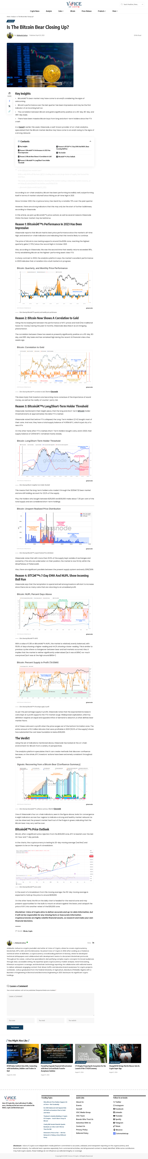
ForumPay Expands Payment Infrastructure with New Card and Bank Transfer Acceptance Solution (56, 1068)
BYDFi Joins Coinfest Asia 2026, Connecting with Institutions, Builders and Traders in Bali (22, 1068)
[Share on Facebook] (9, 101)
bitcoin (81, 411)
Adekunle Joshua (22, 35)
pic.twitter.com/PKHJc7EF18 (48, 183)
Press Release (12, 1062)
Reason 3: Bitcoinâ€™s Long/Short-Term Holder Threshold (34, 161)
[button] (9, 111)
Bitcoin (25, 931)
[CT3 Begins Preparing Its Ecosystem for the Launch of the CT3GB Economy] (91, 1053)
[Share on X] (9, 106)
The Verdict (62, 153)
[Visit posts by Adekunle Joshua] (10, 35)
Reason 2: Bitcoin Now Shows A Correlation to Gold (35, 156)
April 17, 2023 (41, 187)
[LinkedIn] (93, 942)
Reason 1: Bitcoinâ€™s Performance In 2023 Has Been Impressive (34, 151)
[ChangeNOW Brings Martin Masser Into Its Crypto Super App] (125, 1053)
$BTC (42, 174)
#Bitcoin (25, 170)
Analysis (13, 16)
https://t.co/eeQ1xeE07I (29, 183)
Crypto (30, 931)
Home (8, 16)
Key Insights (23, 146)
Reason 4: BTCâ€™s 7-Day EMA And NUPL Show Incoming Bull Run (72, 148)
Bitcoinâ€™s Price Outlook (66, 157)
